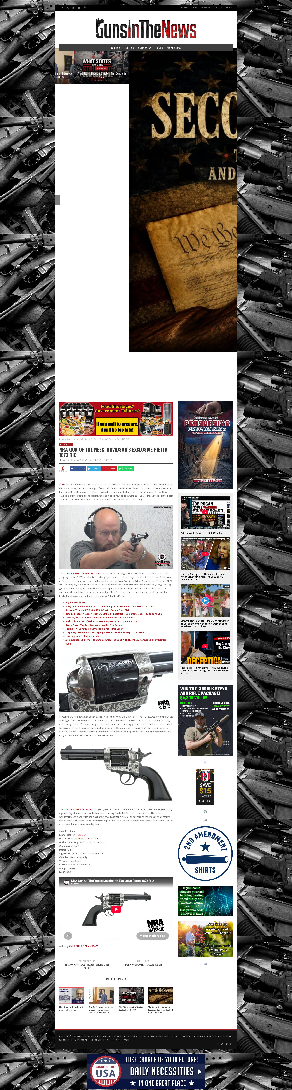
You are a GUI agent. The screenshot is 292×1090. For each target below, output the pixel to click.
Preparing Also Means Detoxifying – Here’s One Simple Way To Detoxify (104, 632)
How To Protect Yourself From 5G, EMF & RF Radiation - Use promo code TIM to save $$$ (113, 613)
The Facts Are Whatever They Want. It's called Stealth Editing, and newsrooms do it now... (205, 670)
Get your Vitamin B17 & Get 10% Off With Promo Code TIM (97, 610)
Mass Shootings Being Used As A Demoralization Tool (71, 1008)
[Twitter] (73, 8)
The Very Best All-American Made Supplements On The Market (99, 617)
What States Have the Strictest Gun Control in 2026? (131, 1008)
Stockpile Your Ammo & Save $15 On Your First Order (94, 628)
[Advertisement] (146, 378)
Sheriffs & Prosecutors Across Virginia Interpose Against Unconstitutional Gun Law (101, 1010)
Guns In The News (71, 460)
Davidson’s (64, 484)
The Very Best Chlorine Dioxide (82, 636)
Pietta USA (81, 834)
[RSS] (68, 8)
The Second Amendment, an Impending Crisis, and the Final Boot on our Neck (160, 1010)
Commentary (72, 439)
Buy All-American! (75, 602)
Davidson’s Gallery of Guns (86, 838)
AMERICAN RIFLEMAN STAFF (83, 946)
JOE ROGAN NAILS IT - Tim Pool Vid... (201, 532)
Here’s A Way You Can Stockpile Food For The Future (93, 625)
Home (61, 439)
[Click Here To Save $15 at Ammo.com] (205, 786)
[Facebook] (62, 8)
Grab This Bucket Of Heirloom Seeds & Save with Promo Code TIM (101, 621)
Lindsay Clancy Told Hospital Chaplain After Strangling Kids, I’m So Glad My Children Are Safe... (203, 577)
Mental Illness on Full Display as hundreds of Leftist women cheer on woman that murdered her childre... (205, 624)
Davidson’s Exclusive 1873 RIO (79, 809)
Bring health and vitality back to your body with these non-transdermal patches (109, 606)
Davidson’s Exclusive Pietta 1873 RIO (82, 573)
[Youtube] (79, 8)
